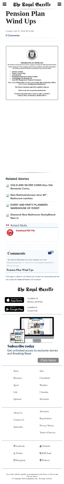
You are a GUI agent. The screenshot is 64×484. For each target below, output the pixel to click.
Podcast (46, 460)
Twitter (19, 453)
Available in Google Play (32, 309)
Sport (16, 385)
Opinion (18, 399)
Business (18, 377)
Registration (46, 418)
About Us (18, 412)
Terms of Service (23, 280)
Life (15, 392)
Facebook (20, 446)
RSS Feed (46, 453)
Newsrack (44, 399)
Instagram (20, 460)
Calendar (44, 392)
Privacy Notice (47, 425)
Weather (43, 385)
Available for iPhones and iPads (35, 300)
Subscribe (18, 426)
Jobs (42, 371)
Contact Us (19, 419)
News (16, 371)
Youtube (46, 446)
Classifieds (45, 377)
